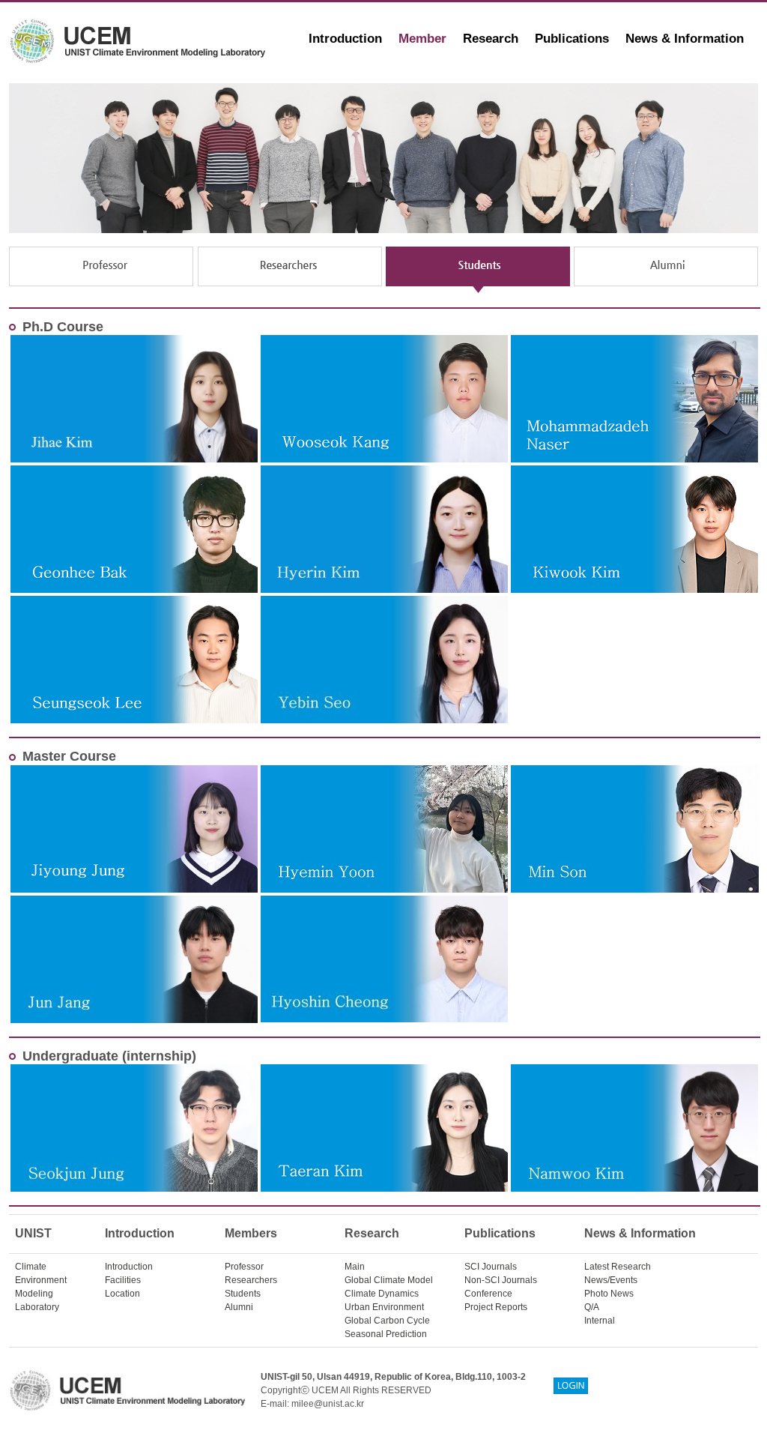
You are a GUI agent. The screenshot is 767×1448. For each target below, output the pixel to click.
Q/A (591, 1307)
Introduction (345, 38)
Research (490, 38)
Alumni (239, 1307)
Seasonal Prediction (386, 1334)
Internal (599, 1320)
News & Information (684, 38)
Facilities (123, 1280)
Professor (244, 1266)
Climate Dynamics (382, 1293)
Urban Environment (384, 1307)
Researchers (251, 1280)
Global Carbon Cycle (387, 1320)
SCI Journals (490, 1266)
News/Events (610, 1280)
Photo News (609, 1293)
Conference (488, 1293)
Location (122, 1293)
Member (422, 38)
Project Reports (495, 1307)
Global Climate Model (389, 1280)
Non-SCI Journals (500, 1280)
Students (243, 1293)
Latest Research (617, 1266)
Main (355, 1266)
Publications (572, 38)
